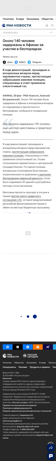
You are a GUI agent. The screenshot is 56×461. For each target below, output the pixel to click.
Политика (7, 362)
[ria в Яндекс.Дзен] (18, 347)
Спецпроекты (9, 367)
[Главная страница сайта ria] (16, 25)
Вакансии (7, 378)
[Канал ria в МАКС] (8, 347)
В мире (42, 362)
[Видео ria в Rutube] (48, 347)
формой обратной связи (28, 426)
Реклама (23, 367)
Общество (19, 362)
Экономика (31, 362)
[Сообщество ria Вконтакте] (28, 347)
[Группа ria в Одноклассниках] (38, 347)
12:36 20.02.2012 (10, 33)
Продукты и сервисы (40, 367)
